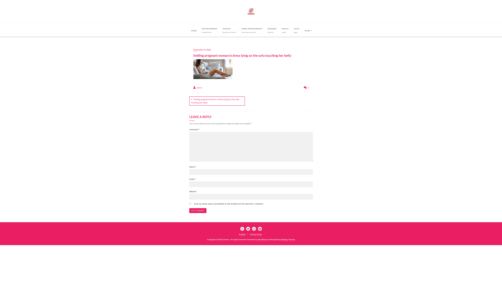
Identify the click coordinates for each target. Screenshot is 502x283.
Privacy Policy (256, 234)
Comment (194, 129)
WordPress (262, 239)
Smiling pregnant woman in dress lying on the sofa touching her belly (215, 101)
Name (192, 167)
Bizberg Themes (288, 239)
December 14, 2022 (202, 50)
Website (192, 191)
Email (192, 179)
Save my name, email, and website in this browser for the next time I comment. (228, 204)
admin (199, 87)
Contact (242, 234)
